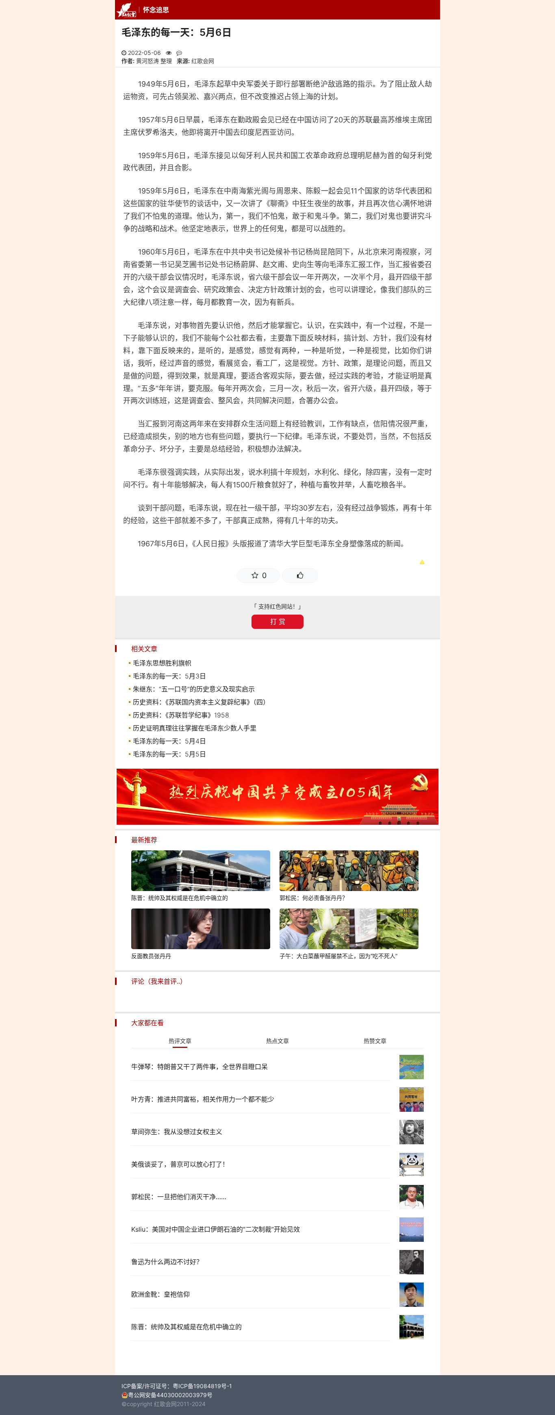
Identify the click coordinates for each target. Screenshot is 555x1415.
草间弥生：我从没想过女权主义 (176, 1132)
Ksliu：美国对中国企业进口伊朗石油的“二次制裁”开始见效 (215, 1229)
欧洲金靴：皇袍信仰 (160, 1294)
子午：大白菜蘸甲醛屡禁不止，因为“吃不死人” (338, 955)
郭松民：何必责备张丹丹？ (314, 897)
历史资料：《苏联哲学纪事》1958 (181, 715)
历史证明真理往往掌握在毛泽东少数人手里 (194, 728)
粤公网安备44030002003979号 (170, 1394)
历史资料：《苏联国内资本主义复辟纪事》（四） (201, 702)
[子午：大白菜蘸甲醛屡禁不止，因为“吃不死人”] (349, 930)
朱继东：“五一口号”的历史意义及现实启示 (194, 689)
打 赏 (277, 621)
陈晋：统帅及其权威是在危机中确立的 (179, 897)
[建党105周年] (277, 822)
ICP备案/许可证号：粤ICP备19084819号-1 (176, 1385)
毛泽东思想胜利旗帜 (162, 663)
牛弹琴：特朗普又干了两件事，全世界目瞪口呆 (199, 1067)
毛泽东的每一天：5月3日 (169, 676)
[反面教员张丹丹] (200, 930)
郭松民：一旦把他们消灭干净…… (178, 1197)
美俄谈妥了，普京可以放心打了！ (180, 1164)
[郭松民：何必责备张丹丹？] (349, 871)
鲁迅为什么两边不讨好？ (167, 1262)
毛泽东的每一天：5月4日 (169, 741)
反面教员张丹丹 (151, 955)
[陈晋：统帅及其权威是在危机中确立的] (200, 871)
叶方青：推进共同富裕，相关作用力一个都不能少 (202, 1099)
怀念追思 (156, 10)
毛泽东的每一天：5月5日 (169, 754)
